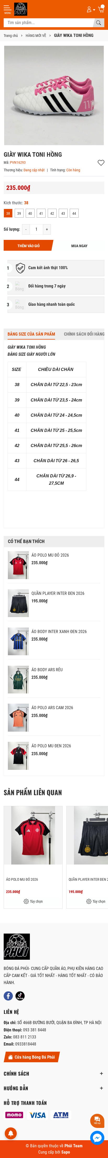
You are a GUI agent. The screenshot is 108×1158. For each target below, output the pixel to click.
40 (30, 213)
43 (63, 213)
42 (52, 213)
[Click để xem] (54, 95)
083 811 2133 (24, 1037)
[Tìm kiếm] (98, 22)
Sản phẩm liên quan (33, 792)
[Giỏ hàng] (101, 9)
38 (8, 213)
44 (74, 213)
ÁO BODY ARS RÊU (47, 669)
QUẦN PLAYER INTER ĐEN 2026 (57, 593)
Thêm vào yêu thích (101, 163)
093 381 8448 (34, 1029)
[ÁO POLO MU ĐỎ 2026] (18, 565)
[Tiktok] (20, 996)
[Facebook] (8, 996)
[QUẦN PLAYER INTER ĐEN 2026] (18, 603)
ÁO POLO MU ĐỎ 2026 (50, 555)
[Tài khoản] (90, 9)
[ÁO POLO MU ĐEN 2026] (18, 756)
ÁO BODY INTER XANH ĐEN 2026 (59, 631)
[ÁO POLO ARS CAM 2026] (18, 718)
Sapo (65, 1152)
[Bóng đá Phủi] (20, 9)
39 (19, 213)
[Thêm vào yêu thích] (57, 813)
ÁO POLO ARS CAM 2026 (52, 707)
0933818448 (25, 1044)
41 (41, 213)
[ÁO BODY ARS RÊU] (18, 680)
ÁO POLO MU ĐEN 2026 (51, 745)
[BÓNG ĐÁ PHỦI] (17, 947)
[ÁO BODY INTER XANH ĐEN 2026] (18, 642)
